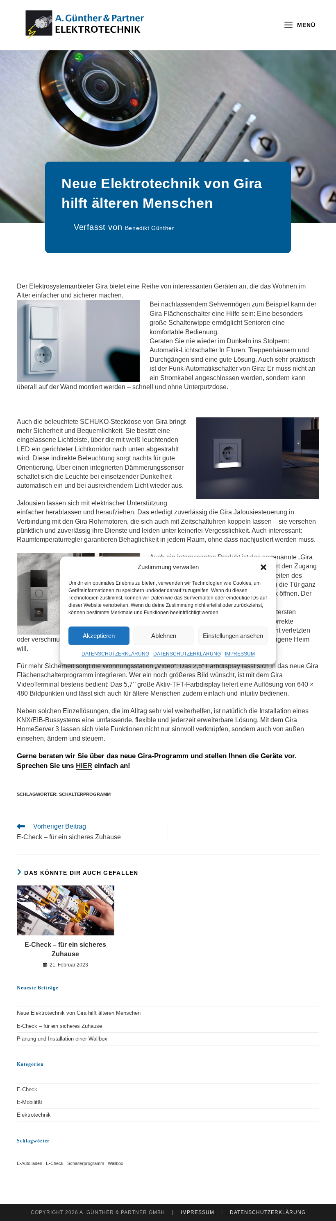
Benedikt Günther (150, 228)
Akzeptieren (99, 635)
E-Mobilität (29, 1102)
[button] (263, 567)
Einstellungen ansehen (233, 635)
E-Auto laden (29, 1163)
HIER (84, 766)
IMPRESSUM (240, 654)
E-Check (27, 1089)
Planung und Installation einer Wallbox (62, 1039)
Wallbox (115, 1163)
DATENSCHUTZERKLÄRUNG (115, 654)
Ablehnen (163, 635)
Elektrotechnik (34, 1115)
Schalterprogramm (85, 794)
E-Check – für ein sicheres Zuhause (65, 949)
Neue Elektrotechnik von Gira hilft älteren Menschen (79, 1013)
